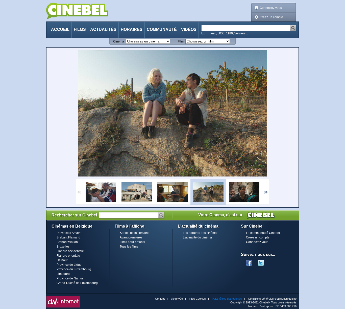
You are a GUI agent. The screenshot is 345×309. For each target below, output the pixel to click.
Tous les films (129, 246)
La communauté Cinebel (263, 233)
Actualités (103, 29)
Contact (160, 298)
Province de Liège (69, 265)
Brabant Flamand (68, 237)
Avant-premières (131, 237)
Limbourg (63, 274)
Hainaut (62, 260)
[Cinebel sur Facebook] (249, 261)
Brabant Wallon (67, 242)
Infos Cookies (197, 298)
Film (181, 41)
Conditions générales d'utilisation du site (272, 298)
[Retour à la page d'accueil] (77, 11)
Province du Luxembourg (74, 269)
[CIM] (63, 297)
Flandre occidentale (70, 251)
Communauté (162, 29)
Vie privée (177, 298)
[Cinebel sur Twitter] (263, 261)
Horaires (131, 29)
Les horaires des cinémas (200, 233)
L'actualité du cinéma (197, 237)
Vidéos (188, 29)
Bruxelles (63, 246)
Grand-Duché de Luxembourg (77, 283)
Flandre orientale (68, 255)
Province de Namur (70, 278)
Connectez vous (271, 8)
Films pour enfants (132, 242)
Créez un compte (271, 17)
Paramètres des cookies (227, 298)
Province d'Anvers (69, 233)
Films (80, 29)
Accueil (60, 29)
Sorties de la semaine (135, 233)
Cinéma (118, 41)
